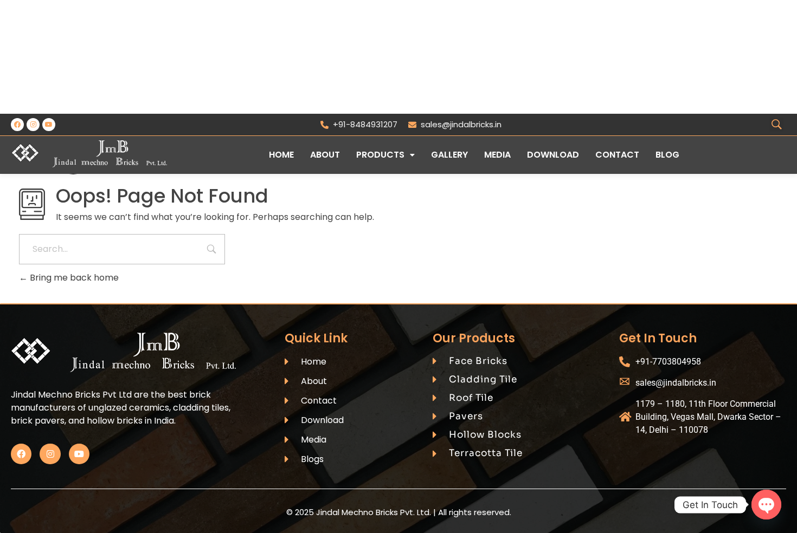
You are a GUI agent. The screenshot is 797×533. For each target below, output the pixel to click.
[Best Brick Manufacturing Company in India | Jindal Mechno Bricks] (89, 153)
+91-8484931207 (365, 124)
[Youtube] (48, 124)
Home (281, 154)
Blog (667, 154)
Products (380, 154)
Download (553, 154)
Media (497, 154)
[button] (385, 155)
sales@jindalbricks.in (461, 124)
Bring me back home (73, 277)
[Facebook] (17, 124)
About (325, 154)
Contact (617, 154)
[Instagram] (33, 124)
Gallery (449, 154)
